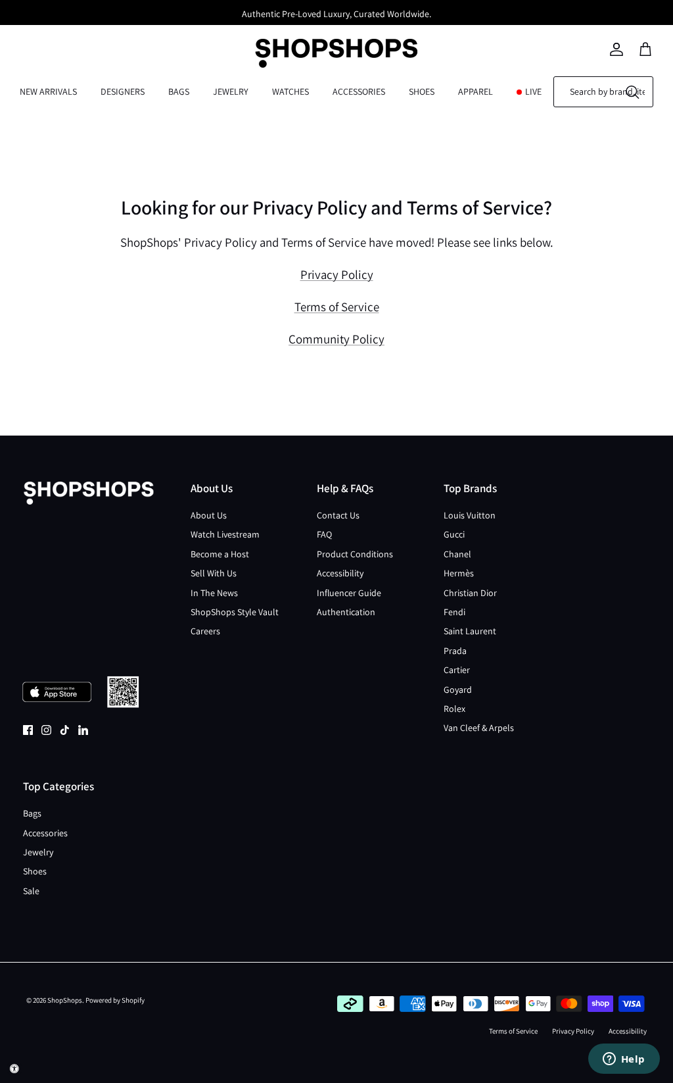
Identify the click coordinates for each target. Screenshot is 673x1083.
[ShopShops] (336, 49)
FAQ (324, 534)
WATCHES (290, 91)
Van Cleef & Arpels (479, 728)
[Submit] (632, 92)
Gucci (454, 534)
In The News (214, 593)
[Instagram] (46, 730)
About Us (209, 515)
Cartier (457, 670)
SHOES (421, 91)
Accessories (45, 833)
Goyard (458, 689)
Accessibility (340, 573)
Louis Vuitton (470, 515)
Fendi (454, 612)
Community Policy (336, 339)
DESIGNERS (123, 91)
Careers (205, 631)
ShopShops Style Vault (235, 612)
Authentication (346, 612)
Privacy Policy (336, 274)
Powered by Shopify (115, 1000)
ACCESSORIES (359, 91)
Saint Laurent (470, 631)
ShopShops (64, 1000)
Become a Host (220, 554)
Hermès (459, 573)
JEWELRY (230, 91)
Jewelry (38, 852)
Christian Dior (470, 593)
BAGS (178, 91)
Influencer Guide (349, 593)
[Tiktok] (65, 730)
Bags (32, 813)
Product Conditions (355, 554)
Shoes (35, 871)
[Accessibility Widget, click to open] (14, 1068)
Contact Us (338, 515)
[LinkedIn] (83, 730)
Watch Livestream (225, 534)
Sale (31, 891)
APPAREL (475, 91)
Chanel (457, 554)
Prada (455, 651)
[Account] (616, 49)
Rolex (454, 709)
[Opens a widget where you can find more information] (624, 1060)
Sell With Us (214, 573)
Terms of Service (336, 307)
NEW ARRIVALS (48, 91)
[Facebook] (28, 730)
